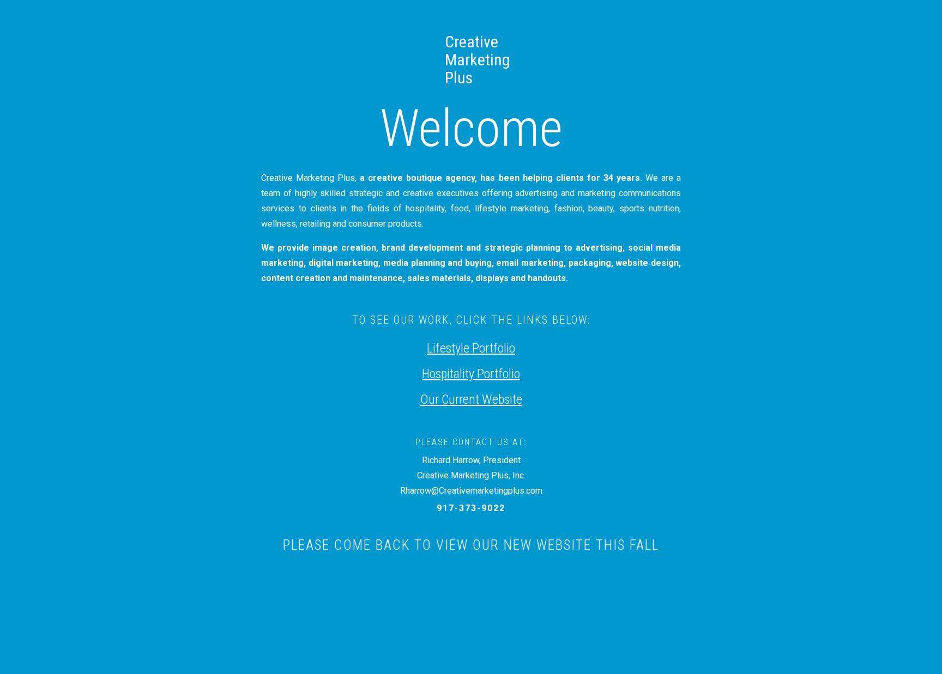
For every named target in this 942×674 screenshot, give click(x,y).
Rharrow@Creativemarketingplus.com (471, 490)
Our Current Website (471, 399)
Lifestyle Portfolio (471, 348)
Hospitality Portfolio (471, 373)
